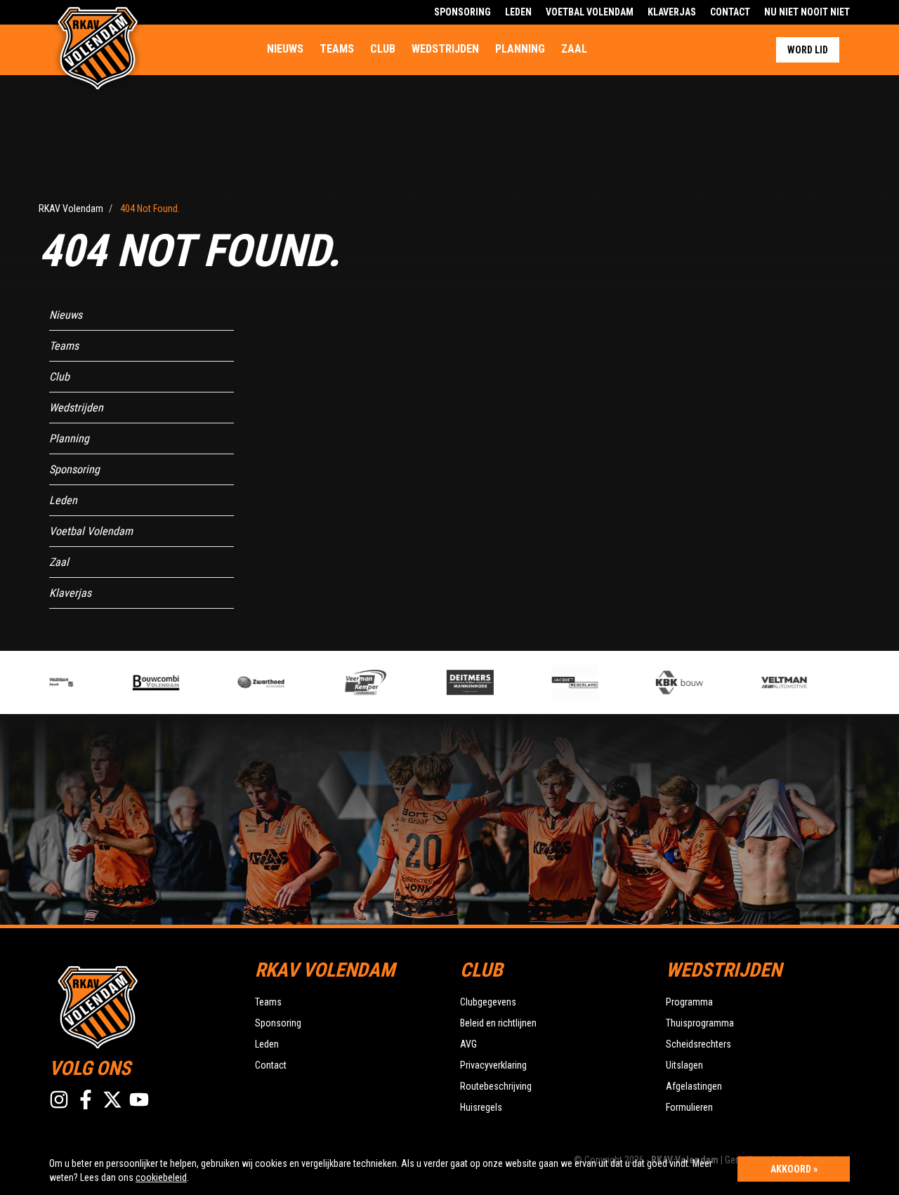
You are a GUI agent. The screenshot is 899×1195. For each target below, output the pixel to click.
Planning (520, 48)
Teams (337, 48)
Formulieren (689, 1107)
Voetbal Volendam (590, 12)
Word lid (807, 49)
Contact (730, 12)
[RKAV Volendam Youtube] (139, 1099)
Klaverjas (672, 12)
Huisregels (481, 1107)
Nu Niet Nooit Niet (807, 12)
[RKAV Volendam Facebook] (86, 1099)
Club (382, 48)
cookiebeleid (161, 1177)
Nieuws (285, 48)
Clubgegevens (488, 1002)
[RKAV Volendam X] (112, 1099)
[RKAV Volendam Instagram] (59, 1099)
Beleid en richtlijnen (498, 1023)
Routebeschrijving (496, 1086)
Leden (518, 12)
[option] (148, 682)
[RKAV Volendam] (141, 1005)
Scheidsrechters (698, 1044)
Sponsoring (462, 12)
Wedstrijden (445, 48)
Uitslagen (684, 1065)
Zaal (574, 48)
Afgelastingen (694, 1086)
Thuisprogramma (700, 1023)
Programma (689, 1002)
